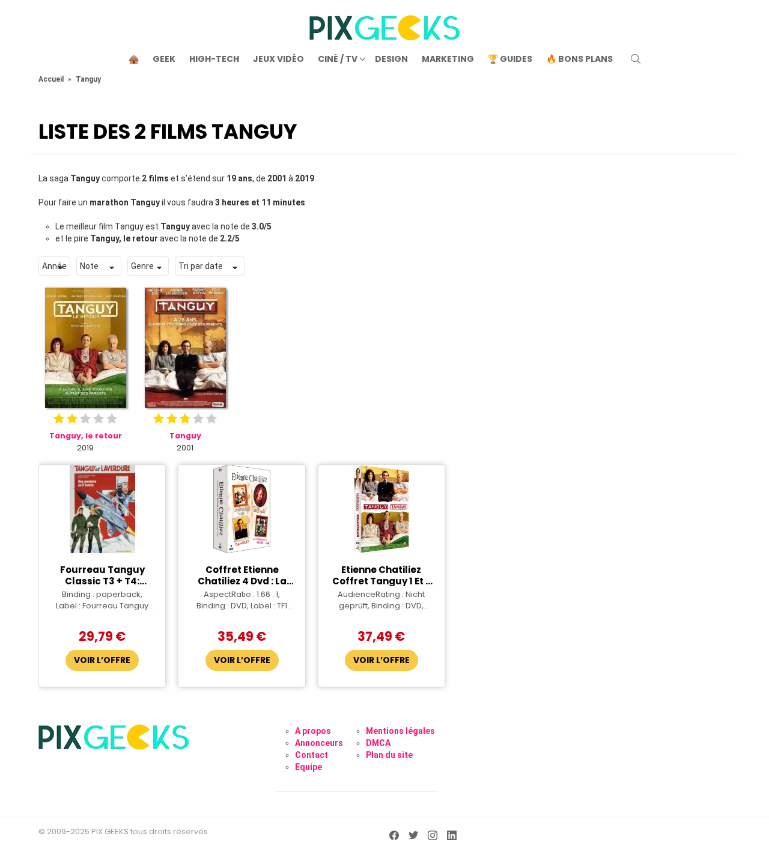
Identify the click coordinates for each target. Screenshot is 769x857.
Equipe (308, 767)
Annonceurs (319, 743)
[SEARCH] (635, 58)
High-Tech (214, 59)
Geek (164, 59)
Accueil (51, 79)
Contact (311, 755)
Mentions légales (400, 731)
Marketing (448, 59)
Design (391, 59)
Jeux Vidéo (278, 59)
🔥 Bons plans (579, 59)
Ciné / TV (337, 59)
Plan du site (389, 755)
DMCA (378, 743)
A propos (313, 731)
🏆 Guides (510, 59)
